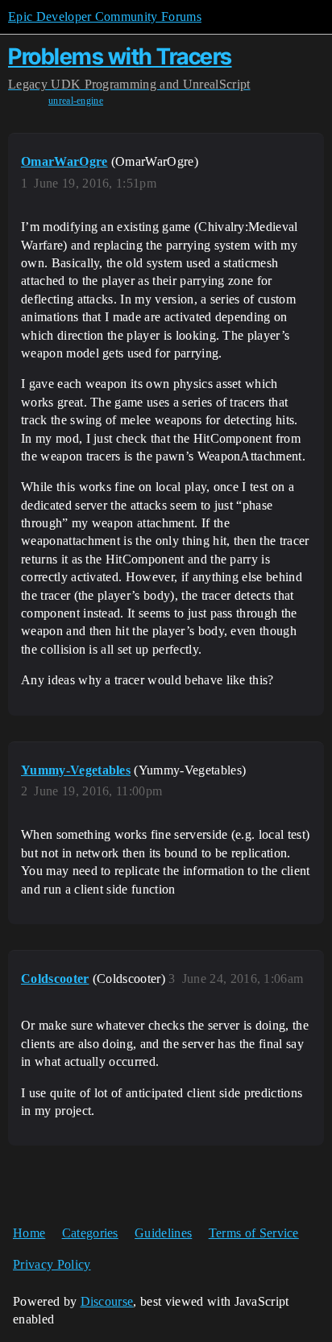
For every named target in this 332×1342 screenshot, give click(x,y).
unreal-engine (75, 100)
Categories (90, 1233)
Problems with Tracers (120, 56)
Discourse (107, 1301)
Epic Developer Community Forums (104, 16)
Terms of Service (254, 1233)
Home (29, 1233)
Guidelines (163, 1233)
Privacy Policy (51, 1264)
